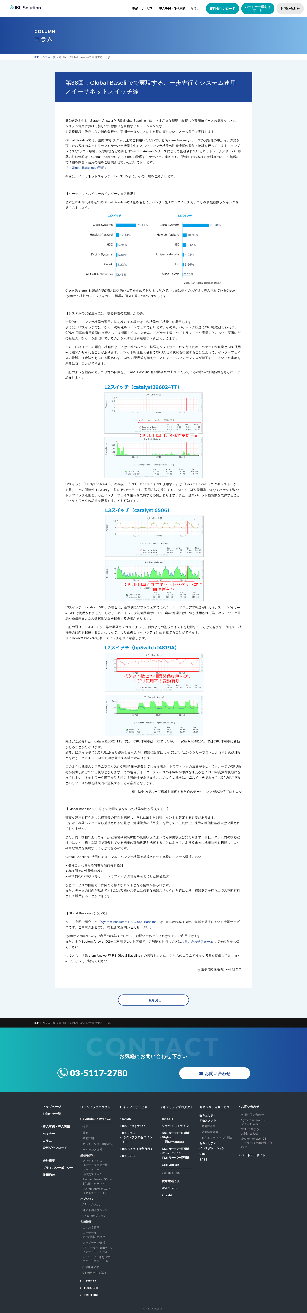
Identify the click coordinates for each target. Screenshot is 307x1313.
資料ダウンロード (223, 8)
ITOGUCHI (90, 1288)
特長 (85, 1126)
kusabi (167, 1195)
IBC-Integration (134, 1125)
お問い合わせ (290, 8)
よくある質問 (90, 1227)
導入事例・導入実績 (172, 8)
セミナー (196, 8)
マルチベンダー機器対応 (98, 1144)
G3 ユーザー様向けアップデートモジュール (97, 1250)
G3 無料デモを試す (94, 1272)
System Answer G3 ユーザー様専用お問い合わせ (256, 1142)
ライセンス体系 (92, 1149)
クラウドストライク (175, 1125)
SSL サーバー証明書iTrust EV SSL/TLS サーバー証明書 (176, 1153)
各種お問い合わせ (252, 1114)
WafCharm (169, 1188)
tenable (167, 1118)
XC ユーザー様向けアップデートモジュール (97, 1259)
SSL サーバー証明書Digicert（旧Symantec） (176, 1137)
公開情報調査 (210, 1132)
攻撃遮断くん (171, 1181)
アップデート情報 (93, 1242)
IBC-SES (128, 1156)
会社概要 (49, 1160)
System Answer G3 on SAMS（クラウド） (97, 1181)
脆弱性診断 (209, 1126)
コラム (47, 1140)
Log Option (170, 1164)
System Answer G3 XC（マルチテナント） (97, 1191)
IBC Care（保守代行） (138, 1148)
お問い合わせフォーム (197, 941)
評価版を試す (90, 1267)
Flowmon (89, 1280)
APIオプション (91, 1204)
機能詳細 (88, 1138)
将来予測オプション (95, 1210)
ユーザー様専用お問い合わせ (93, 1235)
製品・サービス (142, 8)
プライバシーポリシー (58, 1167)
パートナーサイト (253, 1155)
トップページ (52, 1106)
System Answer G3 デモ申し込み (253, 1122)
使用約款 (49, 1174)
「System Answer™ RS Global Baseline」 (129, 922)
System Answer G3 (96, 1118)
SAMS (126, 1118)
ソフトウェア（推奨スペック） (93, 1172)
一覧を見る (153, 1000)
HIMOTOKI (90, 1295)
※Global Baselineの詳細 (86, 167)
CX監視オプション (94, 1215)
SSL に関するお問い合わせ (250, 1131)
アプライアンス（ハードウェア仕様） (96, 1163)
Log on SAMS (171, 1172)
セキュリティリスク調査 (217, 1137)
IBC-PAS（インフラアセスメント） (137, 1137)
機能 (85, 1132)
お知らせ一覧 (52, 1113)
